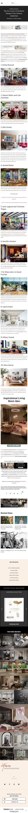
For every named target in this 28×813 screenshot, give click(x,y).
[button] (26, 609)
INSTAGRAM (17, 481)
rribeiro (19, 18)
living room (9, 230)
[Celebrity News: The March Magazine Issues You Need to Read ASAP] (21, 520)
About (14, 776)
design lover (11, 487)
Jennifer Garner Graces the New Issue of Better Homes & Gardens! (7, 527)
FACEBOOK (14, 483)
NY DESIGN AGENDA (14, 577)
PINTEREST (23, 481)
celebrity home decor (20, 486)
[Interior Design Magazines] (14, 3)
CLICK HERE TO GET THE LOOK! (14, 461)
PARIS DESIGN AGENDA (14, 575)
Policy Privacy (14, 778)
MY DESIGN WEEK (14, 570)
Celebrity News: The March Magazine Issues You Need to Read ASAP (20, 527)
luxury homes (16, 489)
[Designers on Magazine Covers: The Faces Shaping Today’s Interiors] (14, 540)
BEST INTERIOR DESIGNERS (14, 568)
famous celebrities (19, 487)
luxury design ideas (9, 489)
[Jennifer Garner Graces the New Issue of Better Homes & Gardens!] (7, 520)
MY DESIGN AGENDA (14, 573)
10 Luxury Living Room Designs (9, 486)
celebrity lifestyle (5, 487)
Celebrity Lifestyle (13, 9)
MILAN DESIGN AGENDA (14, 580)
